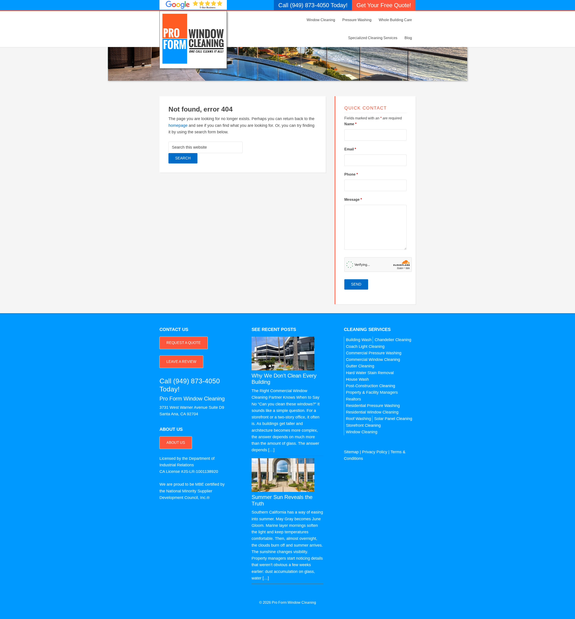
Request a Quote (183, 343)
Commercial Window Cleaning (373, 359)
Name (350, 124)
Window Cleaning (361, 432)
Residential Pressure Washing (373, 405)
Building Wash (359, 339)
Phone (351, 174)
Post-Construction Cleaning (370, 386)
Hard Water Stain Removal (370, 373)
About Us (175, 443)
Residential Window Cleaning (372, 412)
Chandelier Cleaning (393, 339)
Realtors (353, 399)
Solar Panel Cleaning (393, 418)
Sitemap (351, 452)
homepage (178, 125)
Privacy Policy (374, 452)
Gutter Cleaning (360, 366)
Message (353, 199)
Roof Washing (358, 418)
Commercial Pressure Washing (373, 353)
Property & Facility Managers (372, 392)
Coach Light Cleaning (365, 346)
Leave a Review (181, 362)
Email (350, 149)
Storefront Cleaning (363, 425)
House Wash (357, 379)
